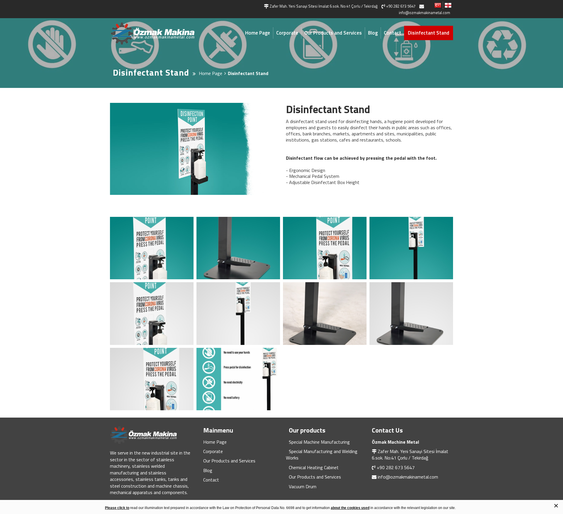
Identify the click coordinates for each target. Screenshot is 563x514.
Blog (373, 33)
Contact (392, 33)
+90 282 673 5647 (396, 467)
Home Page (257, 33)
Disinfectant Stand (428, 33)
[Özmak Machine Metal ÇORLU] (161, 34)
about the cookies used (350, 508)
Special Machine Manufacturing (319, 441)
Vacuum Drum (302, 486)
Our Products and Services (333, 33)
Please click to (117, 508)
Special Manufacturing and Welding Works (321, 454)
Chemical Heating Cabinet (314, 467)
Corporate (287, 33)
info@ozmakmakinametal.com (408, 476)
